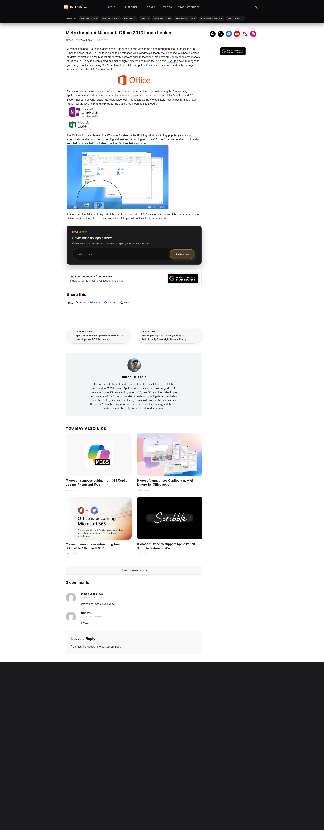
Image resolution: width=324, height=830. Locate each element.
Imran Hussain (86, 40)
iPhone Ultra (89, 18)
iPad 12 (145, 18)
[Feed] (245, 34)
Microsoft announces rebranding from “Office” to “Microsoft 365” (93, 546)
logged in (92, 646)
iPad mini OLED (162, 18)
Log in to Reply (194, 593)
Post (70, 302)
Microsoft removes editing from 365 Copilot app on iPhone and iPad (97, 482)
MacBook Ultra (185, 18)
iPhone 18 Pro (110, 18)
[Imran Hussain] (134, 365)
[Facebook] (229, 34)
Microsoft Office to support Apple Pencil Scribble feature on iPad (166, 546)
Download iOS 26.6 (211, 18)
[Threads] (213, 34)
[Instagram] (253, 34)
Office (69, 40)
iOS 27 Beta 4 (235, 18)
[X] (221, 34)
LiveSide (172, 61)
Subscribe (182, 253)
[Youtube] (237, 34)
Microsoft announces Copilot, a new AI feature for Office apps (165, 482)
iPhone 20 (129, 18)
